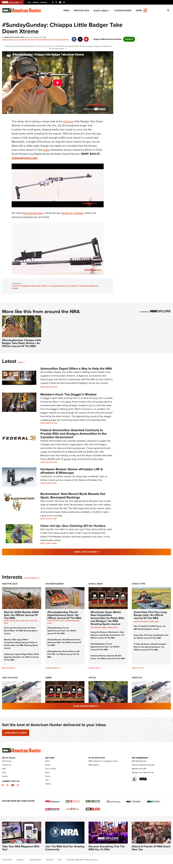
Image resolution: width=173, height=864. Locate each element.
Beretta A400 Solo (12, 621)
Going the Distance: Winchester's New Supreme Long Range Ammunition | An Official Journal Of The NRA (107, 635)
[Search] (168, 10)
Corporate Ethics (35, 859)
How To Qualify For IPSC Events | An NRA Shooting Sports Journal (150, 627)
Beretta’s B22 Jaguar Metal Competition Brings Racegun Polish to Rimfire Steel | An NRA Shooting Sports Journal (21, 644)
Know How (138, 621)
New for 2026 (81, 10)
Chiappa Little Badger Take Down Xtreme (29, 286)
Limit (157, 621)
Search (5, 776)
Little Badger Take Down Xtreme (62, 286)
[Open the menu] (145, 10)
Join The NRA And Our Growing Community (64, 847)
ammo (104, 627)
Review (45, 40)
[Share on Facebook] (74, 38)
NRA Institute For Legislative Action (103, 761)
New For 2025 (9, 583)
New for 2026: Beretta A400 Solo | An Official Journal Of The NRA (21, 615)
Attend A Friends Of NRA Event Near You (151, 847)
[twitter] (80, 38)
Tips (47, 780)
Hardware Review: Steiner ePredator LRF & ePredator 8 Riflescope (71, 471)
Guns (47, 772)
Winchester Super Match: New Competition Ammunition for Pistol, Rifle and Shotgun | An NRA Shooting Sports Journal (107, 618)
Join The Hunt (10, 677)
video (46, 150)
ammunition (112, 627)
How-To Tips (138, 583)
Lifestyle (137, 677)
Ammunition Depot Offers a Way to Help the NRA (76, 368)
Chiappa (68, 121)
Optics (92, 677)
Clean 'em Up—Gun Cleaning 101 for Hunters (72, 525)
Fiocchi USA (59, 621)
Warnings (49, 859)
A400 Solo (25, 621)
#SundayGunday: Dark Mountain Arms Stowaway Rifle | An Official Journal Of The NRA (64, 642)
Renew (36, 2)
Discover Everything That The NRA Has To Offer (107, 847)
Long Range (149, 621)
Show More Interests (101, 706)
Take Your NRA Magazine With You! (20, 847)
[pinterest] (86, 38)
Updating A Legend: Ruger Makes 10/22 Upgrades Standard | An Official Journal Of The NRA (21, 657)
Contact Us (6, 764)
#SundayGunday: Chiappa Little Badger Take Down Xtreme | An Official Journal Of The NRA (21, 343)
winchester (96, 627)
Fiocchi (50, 621)
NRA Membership (139, 761)
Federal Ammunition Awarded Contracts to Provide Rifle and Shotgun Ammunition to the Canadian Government (73, 434)
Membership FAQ (139, 768)
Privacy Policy (7, 859)
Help (4, 772)
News (66, 10)
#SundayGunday (61, 40)
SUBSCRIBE (15, 732)
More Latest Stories (97, 551)
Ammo (48, 677)
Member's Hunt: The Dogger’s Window (68, 394)
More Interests (30, 578)
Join (29, 2)
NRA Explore (94, 764)
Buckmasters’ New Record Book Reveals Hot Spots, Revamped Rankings (72, 495)
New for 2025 (8, 668)
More (20, 362)
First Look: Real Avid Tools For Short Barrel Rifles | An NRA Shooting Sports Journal (20, 630)
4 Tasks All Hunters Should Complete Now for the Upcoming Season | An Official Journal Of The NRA (150, 647)
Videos (5, 40)
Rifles (27, 40)
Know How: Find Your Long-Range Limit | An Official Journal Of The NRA (150, 615)
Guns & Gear (101, 10)
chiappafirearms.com (24, 158)
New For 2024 (35, 40)
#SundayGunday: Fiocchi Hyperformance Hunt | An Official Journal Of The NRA (64, 615)
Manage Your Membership (143, 772)
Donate (43, 2)
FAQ (4, 768)
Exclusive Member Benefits (143, 764)
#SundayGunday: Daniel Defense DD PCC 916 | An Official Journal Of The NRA (63, 654)
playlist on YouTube (72, 213)
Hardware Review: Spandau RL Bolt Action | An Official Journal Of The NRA (108, 657)
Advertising (6, 761)
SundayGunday (123, 10)
